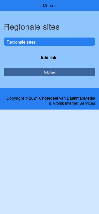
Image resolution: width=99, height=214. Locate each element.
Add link (48, 57)
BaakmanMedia (81, 98)
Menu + (49, 5)
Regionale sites (21, 42)
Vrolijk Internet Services (74, 103)
